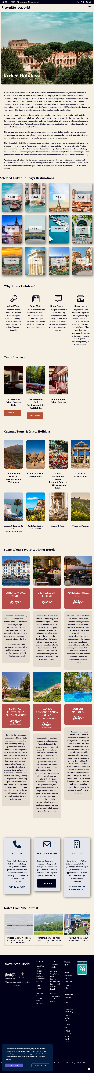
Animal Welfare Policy (67, 1018)
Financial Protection (68, 974)
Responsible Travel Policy (69, 1010)
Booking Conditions (68, 980)
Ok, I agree (14, 1065)
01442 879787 (10, 2)
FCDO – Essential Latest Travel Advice (68, 1036)
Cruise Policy (67, 1026)
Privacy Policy (68, 986)
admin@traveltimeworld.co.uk (29, 2)
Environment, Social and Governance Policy (69, 998)
